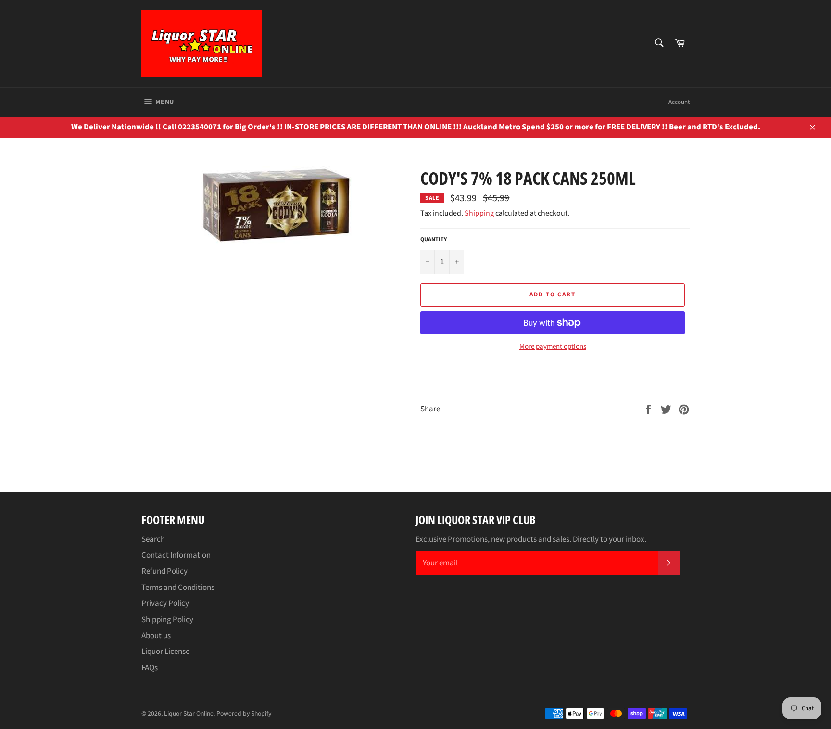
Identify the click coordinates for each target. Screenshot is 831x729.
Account (679, 102)
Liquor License (165, 651)
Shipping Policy (167, 620)
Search (153, 539)
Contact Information (176, 555)
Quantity (433, 239)
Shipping (479, 213)
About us (156, 635)
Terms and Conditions (177, 587)
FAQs (149, 668)
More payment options (552, 347)
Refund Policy (164, 571)
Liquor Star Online (189, 713)
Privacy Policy (165, 603)
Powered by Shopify (243, 713)
